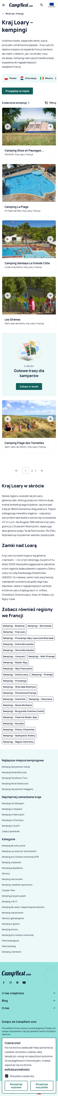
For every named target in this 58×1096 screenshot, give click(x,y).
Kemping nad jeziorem (12, 912)
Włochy (49, 78)
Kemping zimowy (10, 929)
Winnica (6, 873)
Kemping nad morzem (12, 879)
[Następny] (41, 470)
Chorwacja (30, 78)
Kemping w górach (11, 923)
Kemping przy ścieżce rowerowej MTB (20, 856)
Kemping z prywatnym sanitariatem (19, 851)
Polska (12, 78)
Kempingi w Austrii (11, 825)
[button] (29, 993)
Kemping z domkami (11, 951)
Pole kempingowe (10, 940)
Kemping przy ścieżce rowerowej (18, 934)
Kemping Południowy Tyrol (14, 777)
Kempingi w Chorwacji (12, 820)
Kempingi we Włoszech (13, 803)
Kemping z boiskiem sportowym (17, 884)
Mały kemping (9, 946)
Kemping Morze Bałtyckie (14, 772)
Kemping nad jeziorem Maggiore (17, 789)
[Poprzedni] (16, 470)
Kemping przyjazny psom (14, 895)
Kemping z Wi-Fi (9, 901)
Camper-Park (8, 890)
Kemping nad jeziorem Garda (16, 766)
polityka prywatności (17, 1069)
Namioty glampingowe (13, 918)
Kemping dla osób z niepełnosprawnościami (23, 907)
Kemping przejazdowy (12, 867)
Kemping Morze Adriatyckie (15, 783)
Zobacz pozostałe (11, 831)
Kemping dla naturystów (14, 845)
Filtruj (52, 102)
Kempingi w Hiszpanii (12, 808)
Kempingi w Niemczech (13, 814)
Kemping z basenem (11, 862)
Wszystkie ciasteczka (22, 1076)
